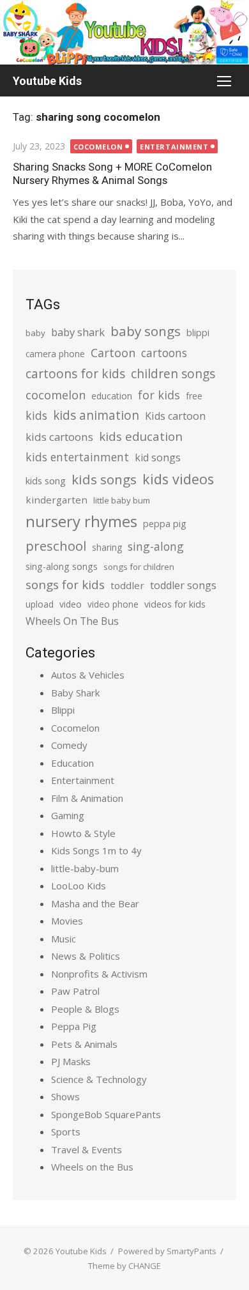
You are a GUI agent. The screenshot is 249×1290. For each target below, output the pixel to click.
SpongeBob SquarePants (106, 1114)
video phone (113, 604)
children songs (173, 373)
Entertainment (174, 146)
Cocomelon (98, 146)
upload (40, 604)
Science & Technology (99, 1079)
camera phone (55, 354)
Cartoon (113, 352)
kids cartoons (59, 436)
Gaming (67, 815)
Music (63, 938)
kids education (141, 436)
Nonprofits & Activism (99, 973)
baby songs (145, 331)
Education (72, 762)
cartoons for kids (75, 373)
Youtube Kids (47, 81)
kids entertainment (77, 457)
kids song (46, 480)
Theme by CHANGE (124, 1265)
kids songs (104, 479)
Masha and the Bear (95, 903)
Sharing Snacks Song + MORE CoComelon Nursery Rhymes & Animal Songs (112, 173)
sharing (107, 547)
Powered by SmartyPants (167, 1251)
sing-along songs (62, 566)
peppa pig (164, 524)
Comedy (69, 745)
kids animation (96, 415)
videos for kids (175, 604)
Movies (67, 920)
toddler (127, 585)
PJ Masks (71, 1061)
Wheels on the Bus (92, 1166)
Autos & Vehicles (87, 674)
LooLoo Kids (78, 885)
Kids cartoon (175, 416)
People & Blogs (85, 1008)
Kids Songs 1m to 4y (96, 850)
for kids (159, 395)
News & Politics (85, 955)
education (111, 396)
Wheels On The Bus (72, 621)
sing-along (156, 546)
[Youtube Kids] (124, 32)
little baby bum (121, 500)
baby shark (78, 332)
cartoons (164, 352)
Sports (65, 1131)
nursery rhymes (81, 521)
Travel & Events (86, 1149)
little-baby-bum (85, 868)
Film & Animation (87, 798)
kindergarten (56, 499)
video (70, 604)
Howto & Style (83, 833)
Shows (65, 1096)
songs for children (138, 566)
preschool (56, 546)
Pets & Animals (84, 1044)
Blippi (63, 709)
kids (36, 415)
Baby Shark (75, 692)
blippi (197, 332)
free (194, 396)
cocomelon (56, 395)
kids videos (178, 479)
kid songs (158, 457)
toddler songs (183, 585)
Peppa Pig (73, 1026)
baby (35, 333)
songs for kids (65, 584)
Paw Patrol (75, 991)
